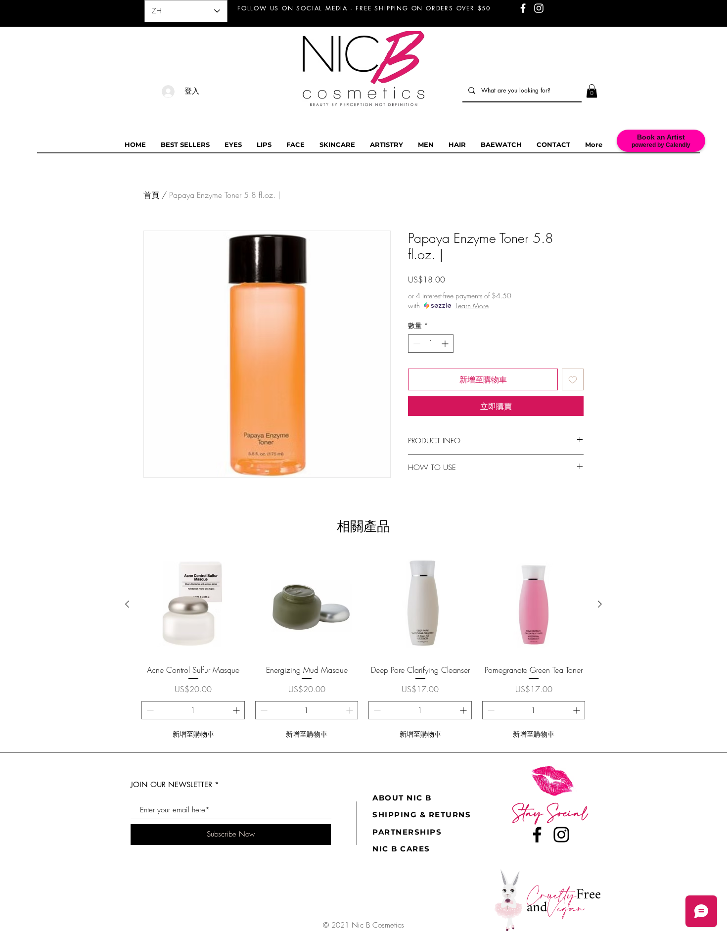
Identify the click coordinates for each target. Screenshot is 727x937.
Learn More (472, 305)
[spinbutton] (431, 343)
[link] (591, 90)
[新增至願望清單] (573, 379)
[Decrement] (415, 343)
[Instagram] (561, 834)
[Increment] (446, 343)
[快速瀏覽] (193, 604)
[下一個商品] (600, 604)
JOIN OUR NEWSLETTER (171, 784)
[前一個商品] (127, 604)
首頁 (151, 194)
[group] (363, 648)
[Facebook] (537, 834)
